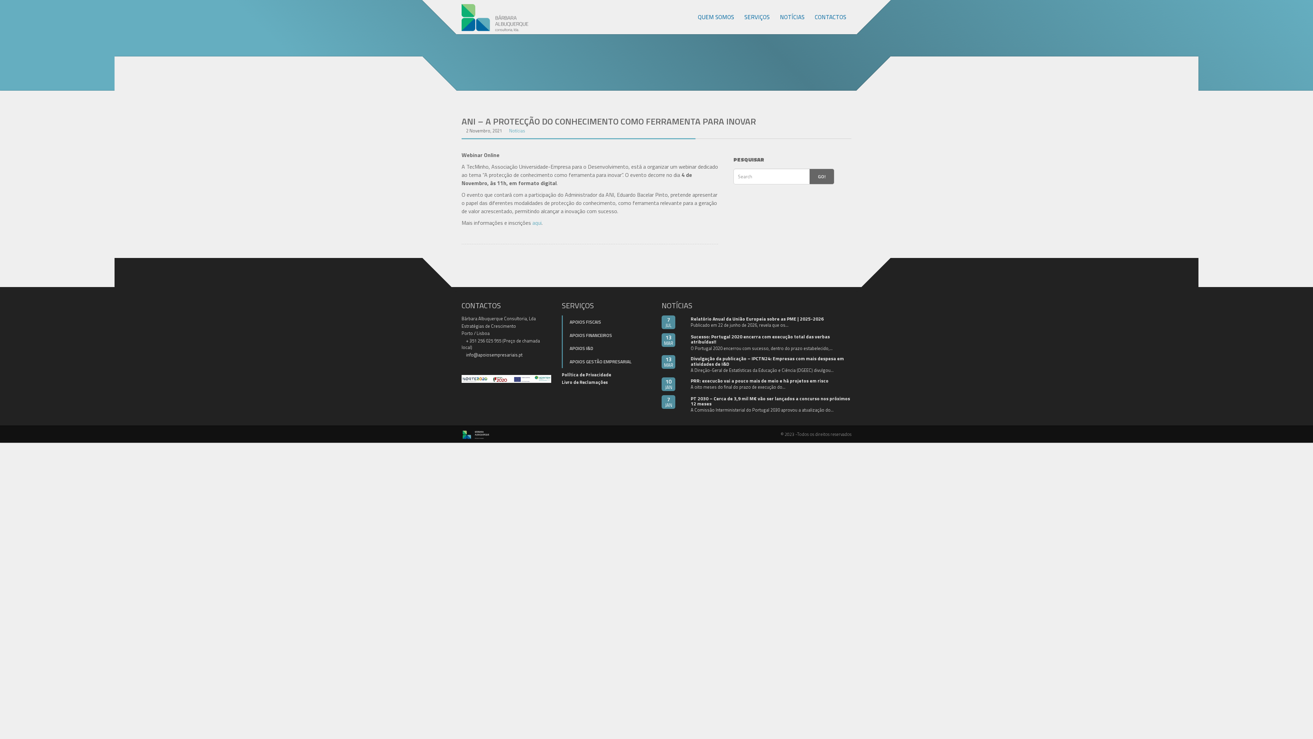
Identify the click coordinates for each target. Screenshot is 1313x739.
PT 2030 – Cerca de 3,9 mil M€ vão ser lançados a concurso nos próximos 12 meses (770, 401)
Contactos (830, 17)
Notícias (792, 17)
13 (668, 340)
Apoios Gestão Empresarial (601, 361)
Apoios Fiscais (585, 322)
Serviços (757, 17)
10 (668, 384)
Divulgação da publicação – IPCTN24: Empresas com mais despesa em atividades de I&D (767, 361)
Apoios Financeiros (591, 335)
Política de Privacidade (586, 374)
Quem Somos (716, 17)
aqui (537, 223)
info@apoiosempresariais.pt (494, 354)
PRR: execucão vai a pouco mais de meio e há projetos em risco (759, 380)
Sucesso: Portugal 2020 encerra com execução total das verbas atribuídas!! (760, 339)
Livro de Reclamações (585, 382)
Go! (822, 176)
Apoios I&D (581, 348)
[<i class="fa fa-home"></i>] (685, 17)
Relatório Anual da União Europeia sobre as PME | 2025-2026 (757, 318)
